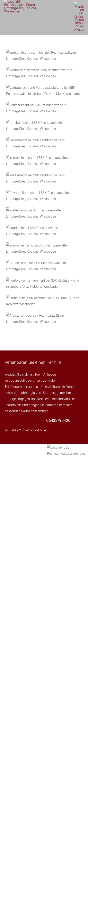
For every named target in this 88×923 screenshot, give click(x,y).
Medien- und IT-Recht (44, 178)
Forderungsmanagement (44, 283)
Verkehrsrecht (44, 108)
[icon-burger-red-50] (79, 3)
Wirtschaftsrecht (44, 55)
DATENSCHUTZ (35, 429)
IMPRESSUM (13, 429)
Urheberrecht (44, 126)
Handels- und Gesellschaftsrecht (44, 266)
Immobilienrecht (44, 248)
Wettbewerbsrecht (44, 73)
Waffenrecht (44, 213)
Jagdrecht (44, 231)
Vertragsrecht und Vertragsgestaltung (44, 91)
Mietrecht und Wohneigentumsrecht (44, 161)
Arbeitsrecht (44, 319)
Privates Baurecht (44, 196)
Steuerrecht (44, 143)
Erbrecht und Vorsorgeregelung (44, 301)
